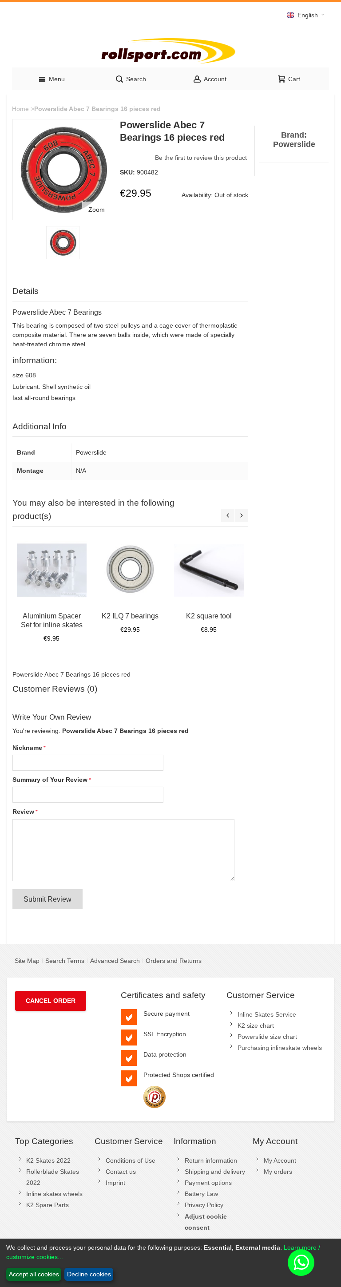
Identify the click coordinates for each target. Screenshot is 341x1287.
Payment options (208, 1182)
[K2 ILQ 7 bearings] (130, 570)
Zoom (96, 209)
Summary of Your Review (49, 779)
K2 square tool (209, 616)
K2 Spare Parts (47, 1204)
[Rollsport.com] (170, 49)
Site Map (27, 960)
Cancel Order (50, 1000)
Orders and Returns (174, 960)
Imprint (115, 1182)
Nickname (27, 747)
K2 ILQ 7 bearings (130, 616)
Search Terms (64, 960)
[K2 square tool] (209, 570)
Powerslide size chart (267, 1036)
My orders (278, 1171)
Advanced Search (115, 960)
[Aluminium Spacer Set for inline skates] (52, 570)
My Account (280, 1160)
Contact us (121, 1171)
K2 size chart (256, 1025)
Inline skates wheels (54, 1193)
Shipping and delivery (215, 1171)
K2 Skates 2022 (48, 1160)
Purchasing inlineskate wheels (280, 1047)
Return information (211, 1160)
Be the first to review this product (201, 157)
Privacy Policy (204, 1204)
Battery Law (201, 1193)
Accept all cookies (34, 1274)
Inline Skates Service (267, 1014)
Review (23, 811)
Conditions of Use (130, 1160)
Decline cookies (89, 1274)
